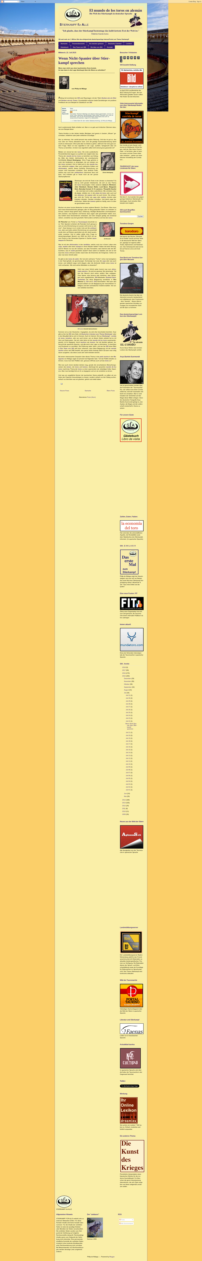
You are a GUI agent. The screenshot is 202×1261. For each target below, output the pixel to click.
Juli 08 (128, 770)
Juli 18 (128, 741)
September (128, 687)
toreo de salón (73, 259)
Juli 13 (128, 755)
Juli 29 (128, 701)
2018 (124, 667)
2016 (124, 673)
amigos (71, 166)
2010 (124, 811)
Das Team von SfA (79, 47)
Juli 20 (128, 735)
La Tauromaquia (82, 222)
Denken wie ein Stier (109, 98)
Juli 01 (128, 790)
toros (79, 152)
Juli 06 (128, 775)
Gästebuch (64, 47)
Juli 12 (128, 758)
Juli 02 (128, 787)
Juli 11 (128, 761)
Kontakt (110, 47)
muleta (103, 197)
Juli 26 (128, 709)
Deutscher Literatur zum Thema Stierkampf (96, 334)
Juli (125, 693)
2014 (124, 800)
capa (94, 197)
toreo (107, 361)
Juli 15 (128, 750)
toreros (93, 201)
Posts (123, 1220)
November (127, 681)
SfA (78, 98)
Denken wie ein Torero (69, 100)
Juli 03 (128, 784)
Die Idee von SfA (96, 47)
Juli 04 (128, 781)
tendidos (87, 244)
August (126, 690)
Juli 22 (128, 721)
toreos (69, 367)
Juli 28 (128, 704)
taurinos (83, 342)
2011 (124, 808)
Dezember (127, 678)
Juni (125, 793)
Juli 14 (128, 752)
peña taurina (104, 356)
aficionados (62, 168)
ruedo (73, 250)
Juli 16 (128, 747)
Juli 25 (128, 712)
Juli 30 (128, 698)
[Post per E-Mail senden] (61, 384)
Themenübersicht (78, 43)
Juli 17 (128, 744)
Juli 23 (128, 718)
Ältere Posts (111, 390)
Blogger (111, 1257)
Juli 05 (128, 778)
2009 (124, 814)
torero (81, 329)
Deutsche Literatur (115, 43)
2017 (124, 670)
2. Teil (94, 281)
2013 (124, 803)
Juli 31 (128, 695)
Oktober (127, 684)
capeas (89, 195)
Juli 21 (128, 732)
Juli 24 (128, 715)
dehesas (81, 195)
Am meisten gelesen (96, 43)
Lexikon (129, 43)
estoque (79, 246)
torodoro (69, 338)
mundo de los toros (73, 156)
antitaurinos (78, 172)
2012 (124, 805)
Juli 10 (128, 764)
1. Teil (86, 281)
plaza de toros (101, 193)
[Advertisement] (132, 479)
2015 (124, 676)
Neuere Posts (64, 390)
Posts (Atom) (91, 397)
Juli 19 (128, 738)
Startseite (64, 43)
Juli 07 (128, 772)
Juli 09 (128, 767)
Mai (125, 796)
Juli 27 (128, 707)
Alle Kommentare (126, 1223)
